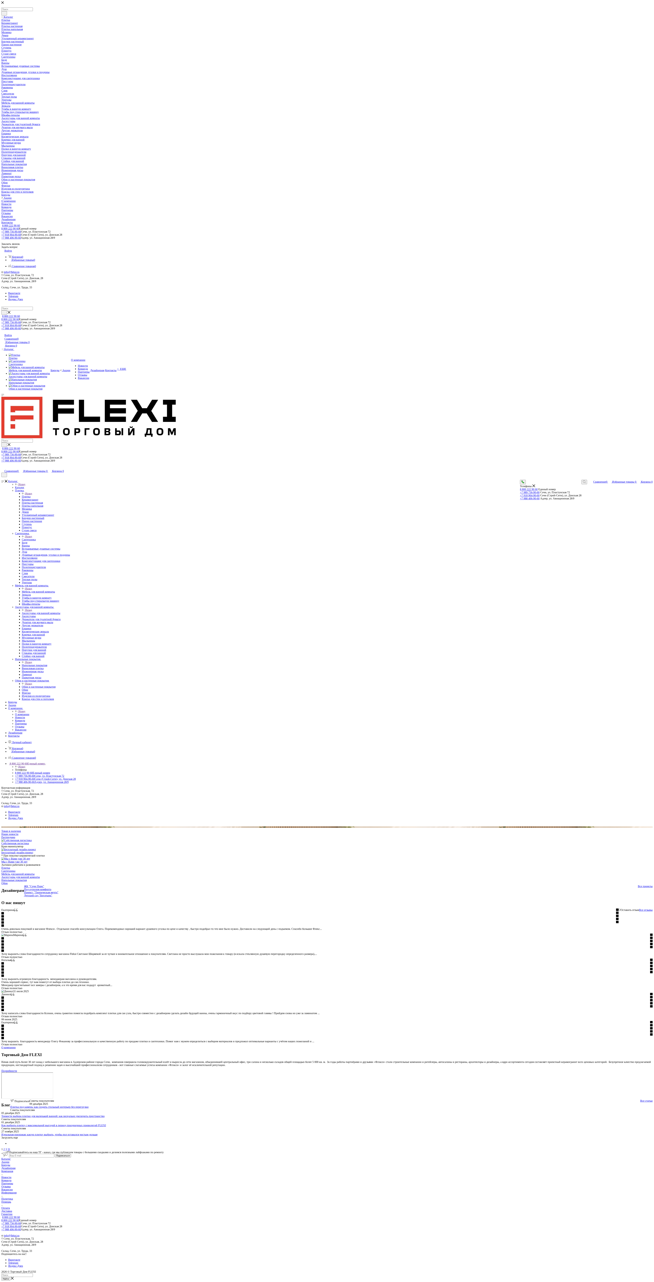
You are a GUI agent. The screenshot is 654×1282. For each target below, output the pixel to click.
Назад (21, 484)
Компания (7, 1171)
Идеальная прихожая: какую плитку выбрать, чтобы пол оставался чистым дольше (49, 1134)
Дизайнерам (8, 1168)
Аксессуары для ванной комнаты (41, 613)
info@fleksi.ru (11, 272)
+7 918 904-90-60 (11, 234)
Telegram (13, 296)
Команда (6, 1180)
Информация (9, 1192)
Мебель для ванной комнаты (38, 591)
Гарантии (6, 1214)
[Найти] (4, 13)
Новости (6, 1177)
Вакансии (7, 1189)
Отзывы (6, 1186)
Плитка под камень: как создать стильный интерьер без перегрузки (49, 1106)
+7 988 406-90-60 (11, 237)
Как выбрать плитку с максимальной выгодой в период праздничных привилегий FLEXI (53, 1125)
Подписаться (63, 1155)
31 (8, 1149)
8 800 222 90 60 (11, 225)
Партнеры (7, 1183)
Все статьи (646, 1100)
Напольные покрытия (34, 665)
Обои (4, 883)
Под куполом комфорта (37, 889)
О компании (22, 714)
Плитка (26, 496)
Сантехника (29, 539)
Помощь (6, 1201)
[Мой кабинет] (2, 467)
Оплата (5, 1208)
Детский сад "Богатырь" (38, 895)
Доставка (6, 1211)
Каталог (19, 487)
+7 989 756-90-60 (11, 231)
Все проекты (645, 886)
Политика (7, 1198)
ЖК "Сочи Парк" (34, 886)
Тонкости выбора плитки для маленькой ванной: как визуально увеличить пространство (53, 1116)
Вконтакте (14, 293)
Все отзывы (646, 910)
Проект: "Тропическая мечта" (41, 892)
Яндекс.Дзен (15, 299)
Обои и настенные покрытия (39, 686)
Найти (6, 1279)
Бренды (5, 1165)
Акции (5, 1162)
